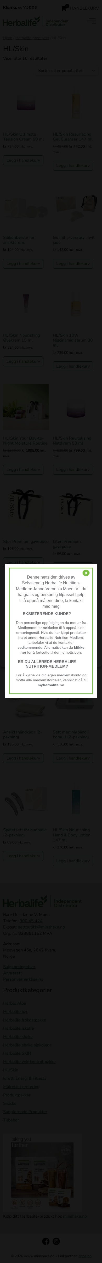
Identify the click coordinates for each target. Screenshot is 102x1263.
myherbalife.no (51, 685)
